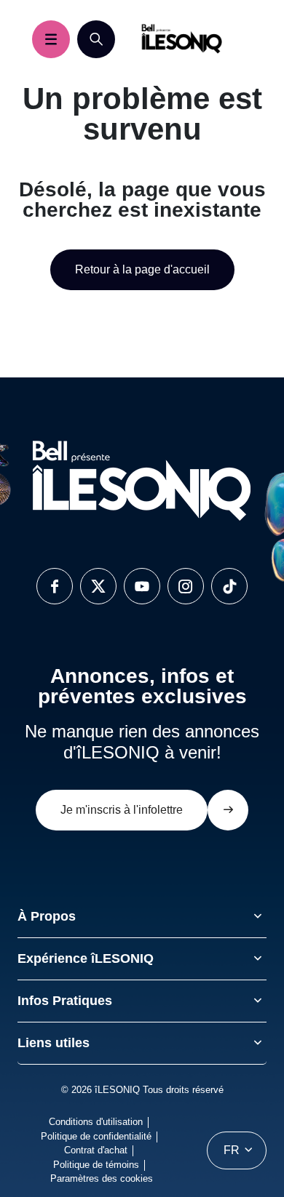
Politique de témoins (96, 1164)
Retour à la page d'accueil (142, 269)
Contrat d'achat (95, 1150)
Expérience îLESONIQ (85, 958)
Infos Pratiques (64, 1000)
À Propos (46, 916)
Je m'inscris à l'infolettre (121, 810)
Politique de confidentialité (96, 1136)
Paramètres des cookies (101, 1178)
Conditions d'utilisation (96, 1121)
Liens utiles (53, 1043)
